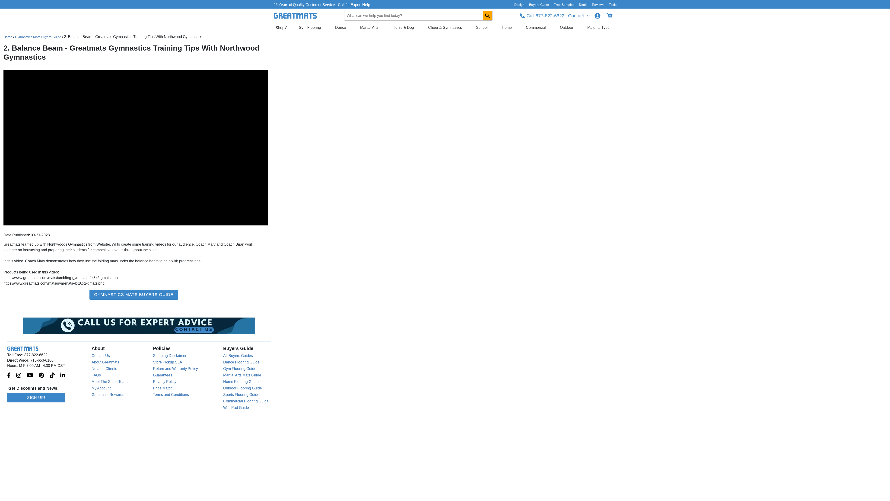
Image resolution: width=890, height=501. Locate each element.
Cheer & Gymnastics (445, 27)
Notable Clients (104, 369)
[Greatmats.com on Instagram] (18, 376)
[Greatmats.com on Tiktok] (52, 376)
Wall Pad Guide (236, 408)
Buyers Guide (539, 4)
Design (519, 4)
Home (507, 27)
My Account (101, 388)
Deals (583, 4)
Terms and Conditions (171, 395)
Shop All (282, 28)
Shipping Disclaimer (169, 356)
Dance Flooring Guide (241, 362)
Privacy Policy (164, 382)
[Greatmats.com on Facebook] (9, 376)
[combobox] (418, 16)
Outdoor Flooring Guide (242, 388)
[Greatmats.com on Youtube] (30, 376)
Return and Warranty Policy (175, 369)
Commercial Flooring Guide (246, 401)
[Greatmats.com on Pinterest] (41, 376)
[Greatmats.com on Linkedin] (62, 376)
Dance (340, 27)
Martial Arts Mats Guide (242, 375)
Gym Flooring (310, 27)
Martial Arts (369, 27)
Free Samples (564, 4)
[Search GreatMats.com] (487, 15)
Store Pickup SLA (167, 362)
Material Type (598, 27)
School (482, 27)
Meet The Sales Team (109, 382)
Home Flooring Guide (241, 382)
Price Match (162, 388)
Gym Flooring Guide (239, 369)
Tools (613, 4)
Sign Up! (36, 398)
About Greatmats (105, 362)
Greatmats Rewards (108, 395)
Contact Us (101, 356)
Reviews (598, 4)
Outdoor (566, 27)
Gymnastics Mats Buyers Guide (38, 37)
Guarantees (162, 375)
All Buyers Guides (238, 356)
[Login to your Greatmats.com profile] (597, 15)
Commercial (536, 27)
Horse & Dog (403, 27)
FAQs (96, 375)
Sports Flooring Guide (241, 395)
